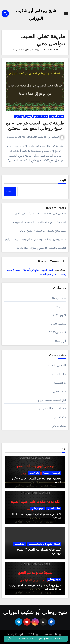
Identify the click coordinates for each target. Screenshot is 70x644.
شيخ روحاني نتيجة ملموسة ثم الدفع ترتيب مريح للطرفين (35, 239)
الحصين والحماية (56, 365)
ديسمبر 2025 (58, 298)
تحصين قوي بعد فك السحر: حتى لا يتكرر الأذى (40, 213)
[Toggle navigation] (65, 13)
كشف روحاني (59, 425)
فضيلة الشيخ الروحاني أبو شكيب (31, 116)
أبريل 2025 (60, 341)
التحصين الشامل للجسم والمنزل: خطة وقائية (41, 247)
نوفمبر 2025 (59, 306)
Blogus (59, 634)
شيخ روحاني (59, 391)
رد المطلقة (60, 382)
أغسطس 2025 (57, 332)
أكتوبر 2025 (59, 315)
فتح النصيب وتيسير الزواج (52, 399)
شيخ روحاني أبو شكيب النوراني (35, 612)
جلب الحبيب (57, 116)
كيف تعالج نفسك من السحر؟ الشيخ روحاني (42, 230)
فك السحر (60, 417)
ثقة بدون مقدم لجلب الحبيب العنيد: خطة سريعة (39, 222)
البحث (62, 180)
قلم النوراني (53, 136)
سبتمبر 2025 (58, 323)
